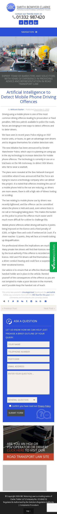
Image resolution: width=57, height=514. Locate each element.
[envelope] (45, 301)
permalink (51, 292)
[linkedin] (36, 301)
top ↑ (28, 511)
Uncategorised (28, 292)
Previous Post (9, 308)
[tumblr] (26, 301)
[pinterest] (17, 301)
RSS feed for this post (40, 295)
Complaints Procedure (29, 505)
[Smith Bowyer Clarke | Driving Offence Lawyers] (28, 7)
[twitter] (13, 301)
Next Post (49, 308)
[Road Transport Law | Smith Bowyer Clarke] (28, 463)
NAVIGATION (27, 31)
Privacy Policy (44, 406)
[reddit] (31, 301)
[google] (40, 301)
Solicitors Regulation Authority (41, 502)
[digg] (22, 301)
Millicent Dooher (17, 109)
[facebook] (8, 301)
